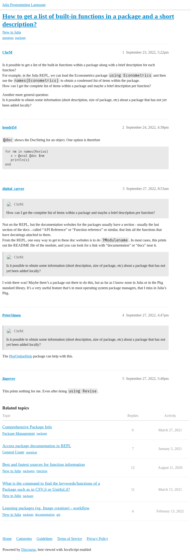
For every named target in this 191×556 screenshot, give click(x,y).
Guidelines (44, 539)
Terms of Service (69, 539)
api (58, 514)
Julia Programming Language (24, 5)
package (20, 38)
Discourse (28, 550)
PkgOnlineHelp (20, 356)
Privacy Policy (97, 539)
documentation (45, 514)
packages (28, 471)
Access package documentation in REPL (36, 445)
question (7, 38)
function (41, 471)
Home (7, 539)
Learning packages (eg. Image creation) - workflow (45, 508)
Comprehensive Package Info (27, 427)
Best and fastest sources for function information (43, 464)
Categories (24, 539)
